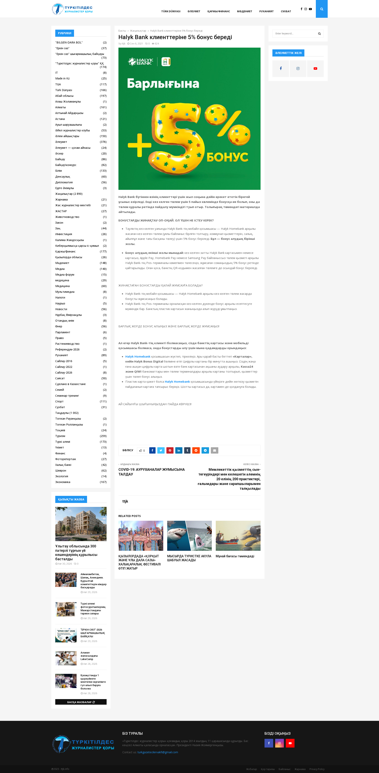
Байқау (60, 159)
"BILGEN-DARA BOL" (69, 42)
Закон (59, 222)
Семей (59, 390)
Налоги (60, 297)
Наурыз (60, 303)
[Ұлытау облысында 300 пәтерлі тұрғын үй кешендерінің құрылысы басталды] (81, 524)
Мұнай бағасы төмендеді (235, 556)
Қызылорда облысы (68, 257)
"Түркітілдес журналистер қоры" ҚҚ (79, 63)
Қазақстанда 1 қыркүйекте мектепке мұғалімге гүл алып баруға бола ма (93, 682)
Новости (61, 309)
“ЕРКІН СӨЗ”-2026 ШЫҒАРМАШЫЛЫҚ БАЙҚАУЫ (93, 633)
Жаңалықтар (64, 194)
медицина (62, 280)
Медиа (60, 269)
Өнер (58, 326)
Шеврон (60, 470)
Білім (58, 170)
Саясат (60, 378)
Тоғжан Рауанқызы (68, 418)
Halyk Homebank (137, 356)
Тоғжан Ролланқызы (69, 424)
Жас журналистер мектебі (73, 205)
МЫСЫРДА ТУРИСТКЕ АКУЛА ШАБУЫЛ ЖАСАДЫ (189, 558)
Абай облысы (64, 96)
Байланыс (285, 769)
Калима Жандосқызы (69, 240)
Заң (57, 228)
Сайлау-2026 (63, 372)
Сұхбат (286, 11)
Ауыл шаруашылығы (68, 124)
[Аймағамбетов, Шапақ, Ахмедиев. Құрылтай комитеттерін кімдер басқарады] (66, 580)
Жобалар (251, 769)
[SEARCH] (319, 34)
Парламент (62, 332)
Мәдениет (244, 11)
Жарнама (61, 199)
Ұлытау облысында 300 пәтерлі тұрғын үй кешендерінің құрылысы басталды (76, 552)
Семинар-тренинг (67, 395)
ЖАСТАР (61, 211)
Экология (61, 476)
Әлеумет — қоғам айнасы (72, 148)
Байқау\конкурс (65, 165)
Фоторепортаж (65, 459)
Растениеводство (67, 344)
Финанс (60, 453)
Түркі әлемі (62, 441)
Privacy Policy (317, 769)
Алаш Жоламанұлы (68, 101)
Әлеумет (194, 11)
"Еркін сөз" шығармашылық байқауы (79, 54)
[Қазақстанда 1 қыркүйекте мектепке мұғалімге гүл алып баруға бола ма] (66, 681)
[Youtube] (311, 9)
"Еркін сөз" (62, 48)
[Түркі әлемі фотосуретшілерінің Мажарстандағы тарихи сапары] (66, 609)
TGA (58, 84)
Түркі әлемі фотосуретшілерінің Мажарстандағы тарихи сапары (93, 608)
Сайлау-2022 (63, 367)
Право (59, 338)
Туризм (60, 436)
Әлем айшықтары (67, 136)
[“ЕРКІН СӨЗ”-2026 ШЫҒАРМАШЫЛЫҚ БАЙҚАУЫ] (66, 635)
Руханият (266, 11)
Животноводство (67, 217)
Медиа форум (64, 274)
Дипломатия (64, 182)
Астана (60, 119)
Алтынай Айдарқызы (69, 113)
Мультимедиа (64, 292)
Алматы (60, 107)
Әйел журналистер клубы (72, 130)
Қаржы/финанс (218, 11)
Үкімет (59, 447)
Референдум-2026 (67, 349)
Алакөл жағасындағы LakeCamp (89, 656)
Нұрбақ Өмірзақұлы (68, 315)
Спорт (59, 401)
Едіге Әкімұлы (64, 188)
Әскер (59, 153)
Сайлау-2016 (63, 361)
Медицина (62, 286)
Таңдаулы (62, 413)
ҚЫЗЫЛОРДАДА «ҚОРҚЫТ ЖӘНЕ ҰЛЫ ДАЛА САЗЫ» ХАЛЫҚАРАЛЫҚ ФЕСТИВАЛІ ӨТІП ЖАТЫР (139, 562)
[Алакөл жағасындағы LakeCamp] (66, 658)
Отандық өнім (64, 320)
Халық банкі (63, 465)
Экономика (62, 482)
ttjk (123, 43)
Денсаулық (62, 176)
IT (56, 72)
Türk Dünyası (170, 11)
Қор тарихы (268, 769)
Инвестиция (63, 234)
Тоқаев (60, 430)
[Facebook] (302, 9)
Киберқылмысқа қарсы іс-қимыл (77, 246)
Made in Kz (62, 78)
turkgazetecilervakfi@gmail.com (158, 752)
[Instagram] (306, 9)
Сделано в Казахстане (70, 384)
